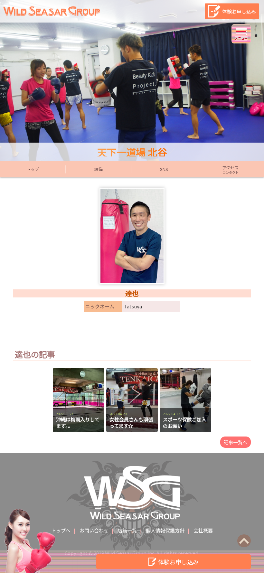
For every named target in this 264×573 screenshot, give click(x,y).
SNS (164, 169)
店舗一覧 (127, 530)
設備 (98, 169)
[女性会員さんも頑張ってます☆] (132, 371)
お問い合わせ (94, 530)
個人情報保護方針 (165, 530)
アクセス (230, 169)
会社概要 (203, 530)
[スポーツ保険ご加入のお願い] (185, 371)
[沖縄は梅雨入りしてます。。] (78, 371)
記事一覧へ (235, 442)
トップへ (61, 530)
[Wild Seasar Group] (51, 13)
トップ (32, 169)
